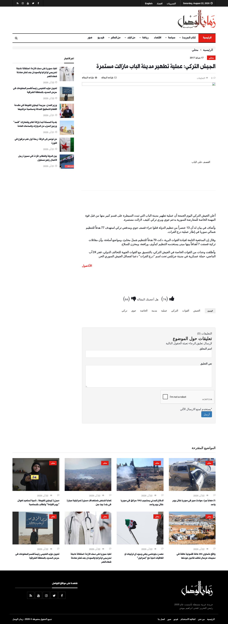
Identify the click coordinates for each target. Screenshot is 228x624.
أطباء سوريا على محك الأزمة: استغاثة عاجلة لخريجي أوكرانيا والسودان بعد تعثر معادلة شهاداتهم (36, 72)
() (165, 298)
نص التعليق (206, 363)
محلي (195, 50)
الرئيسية (207, 38)
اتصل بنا (161, 619)
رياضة (145, 38)
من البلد (131, 38)
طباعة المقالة (88, 77)
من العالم (116, 38)
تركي (124, 310)
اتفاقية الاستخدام (188, 619)
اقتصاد (159, 3)
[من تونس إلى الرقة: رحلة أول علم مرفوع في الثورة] (67, 151)
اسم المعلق (206, 348)
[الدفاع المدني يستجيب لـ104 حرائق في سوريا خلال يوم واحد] (140, 490)
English (148, 3)
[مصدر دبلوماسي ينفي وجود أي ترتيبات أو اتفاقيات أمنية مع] (140, 543)
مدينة (154, 310)
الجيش (196, 310)
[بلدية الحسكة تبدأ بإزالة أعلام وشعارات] (67, 134)
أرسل (207, 414)
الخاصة (143, 310)
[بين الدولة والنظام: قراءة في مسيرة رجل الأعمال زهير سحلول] (67, 167)
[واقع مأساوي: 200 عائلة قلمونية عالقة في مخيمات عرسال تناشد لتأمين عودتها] (192, 543)
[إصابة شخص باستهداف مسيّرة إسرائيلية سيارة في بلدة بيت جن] (88, 490)
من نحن (201, 619)
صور (90, 38)
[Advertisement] (79, 20)
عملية (164, 310)
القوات (185, 310)
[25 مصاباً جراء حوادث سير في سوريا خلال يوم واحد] (192, 490)
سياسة (171, 38)
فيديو (101, 38)
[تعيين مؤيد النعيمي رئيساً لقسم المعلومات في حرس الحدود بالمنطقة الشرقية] (67, 100)
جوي (133, 310)
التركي (174, 310)
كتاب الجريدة (189, 38)
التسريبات (171, 3)
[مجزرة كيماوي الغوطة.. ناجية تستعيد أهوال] (35, 490)
